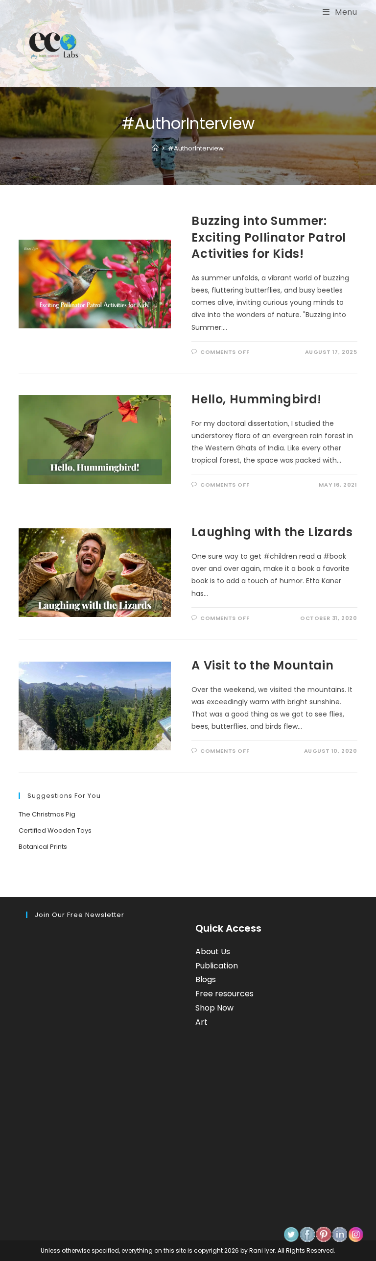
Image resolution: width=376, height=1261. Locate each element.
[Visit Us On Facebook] (307, 1234)
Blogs (205, 979)
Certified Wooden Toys (55, 830)
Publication (216, 965)
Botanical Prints (43, 846)
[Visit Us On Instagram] (356, 1234)
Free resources (224, 993)
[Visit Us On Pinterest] (323, 1234)
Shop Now (214, 1008)
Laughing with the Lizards (271, 532)
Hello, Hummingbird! (256, 399)
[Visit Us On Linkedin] (339, 1234)
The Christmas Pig (47, 814)
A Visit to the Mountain (262, 665)
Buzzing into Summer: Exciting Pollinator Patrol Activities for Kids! (268, 237)
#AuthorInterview (196, 148)
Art (201, 1022)
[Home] (155, 148)
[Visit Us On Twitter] (291, 1234)
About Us (212, 951)
